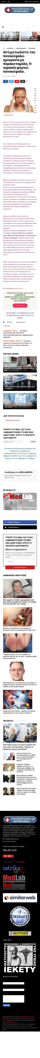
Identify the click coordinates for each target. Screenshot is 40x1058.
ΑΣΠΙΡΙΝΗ (10, 48)
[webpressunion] (20, 935)
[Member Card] (20, 509)
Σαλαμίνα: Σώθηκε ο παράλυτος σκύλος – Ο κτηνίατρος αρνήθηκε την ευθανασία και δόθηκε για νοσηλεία (25, 768)
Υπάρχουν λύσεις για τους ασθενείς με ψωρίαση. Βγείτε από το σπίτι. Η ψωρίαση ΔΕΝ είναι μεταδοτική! (19, 656)
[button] (5, 1)
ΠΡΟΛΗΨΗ (32, 48)
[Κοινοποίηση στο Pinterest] (17, 81)
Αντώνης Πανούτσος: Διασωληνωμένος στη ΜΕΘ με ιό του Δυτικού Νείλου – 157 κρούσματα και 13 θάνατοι (26, 757)
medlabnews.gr (8, 115)
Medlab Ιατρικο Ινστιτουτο (14, 288)
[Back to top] (35, 1053)
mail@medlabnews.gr (12, 839)
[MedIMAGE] (14, 889)
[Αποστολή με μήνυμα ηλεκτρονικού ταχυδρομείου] (22, 81)
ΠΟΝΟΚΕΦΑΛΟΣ (21, 48)
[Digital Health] (14, 864)
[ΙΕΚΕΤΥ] (20, 973)
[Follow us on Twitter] (9, 1)
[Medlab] (14, 882)
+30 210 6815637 (10, 841)
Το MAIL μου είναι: (20, 305)
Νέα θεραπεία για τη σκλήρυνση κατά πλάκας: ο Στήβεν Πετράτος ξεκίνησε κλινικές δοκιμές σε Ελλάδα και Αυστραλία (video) (20, 685)
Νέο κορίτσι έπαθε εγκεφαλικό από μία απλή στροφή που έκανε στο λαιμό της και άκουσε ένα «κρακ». (19, 602)
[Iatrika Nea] (14, 874)
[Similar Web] (20, 902)
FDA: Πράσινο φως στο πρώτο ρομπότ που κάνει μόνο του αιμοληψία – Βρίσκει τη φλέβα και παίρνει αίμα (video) (19, 747)
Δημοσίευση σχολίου (13, 420)
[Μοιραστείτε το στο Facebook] (5, 81)
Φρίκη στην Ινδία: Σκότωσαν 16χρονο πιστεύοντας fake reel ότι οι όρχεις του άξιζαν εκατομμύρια (26, 791)
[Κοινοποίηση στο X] (11, 81)
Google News (11, 315)
